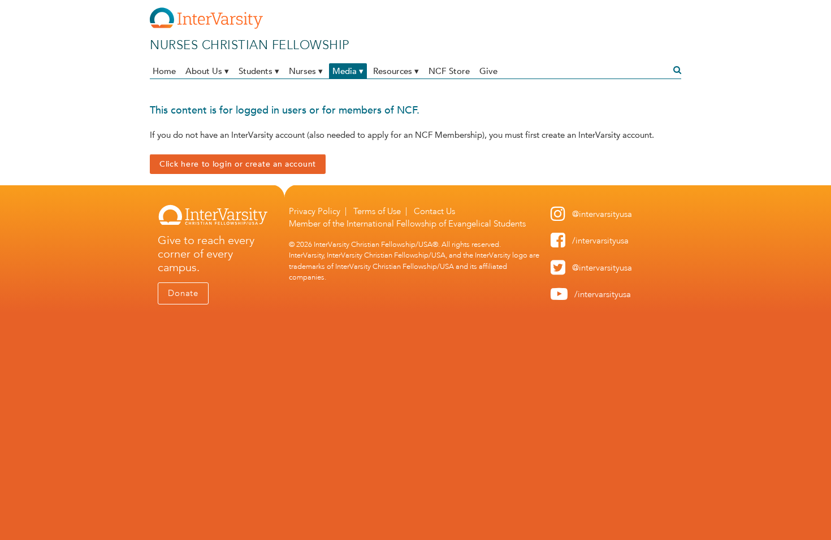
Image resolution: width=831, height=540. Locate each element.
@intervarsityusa (602, 214)
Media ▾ (347, 71)
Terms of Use (377, 211)
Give (488, 71)
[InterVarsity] (206, 26)
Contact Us (434, 211)
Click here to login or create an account (237, 164)
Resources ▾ (396, 71)
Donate (183, 293)
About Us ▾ (207, 71)
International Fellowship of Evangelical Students (436, 224)
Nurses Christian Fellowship (250, 45)
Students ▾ (259, 71)
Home (164, 71)
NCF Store (449, 71)
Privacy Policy (314, 211)
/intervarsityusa (600, 241)
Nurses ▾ (306, 71)
